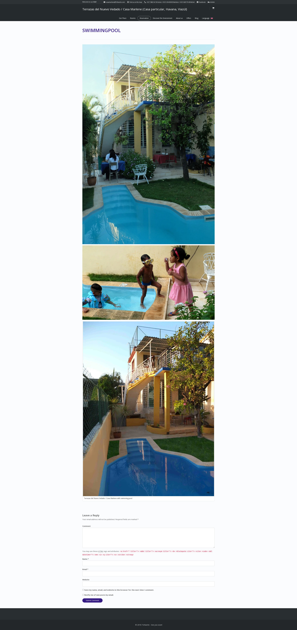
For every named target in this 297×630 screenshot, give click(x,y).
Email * (85, 569)
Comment (86, 526)
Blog (196, 18)
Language (206, 18)
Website (85, 580)
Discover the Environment (162, 18)
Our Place (122, 18)
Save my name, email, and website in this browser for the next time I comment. (119, 590)
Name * (85, 559)
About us (179, 18)
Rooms (133, 18)
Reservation (144, 18)
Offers (188, 18)
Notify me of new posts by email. (99, 595)
